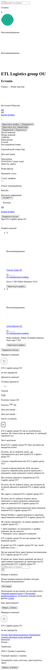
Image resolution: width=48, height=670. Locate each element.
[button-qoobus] (3, 569)
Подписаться (21, 130)
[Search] (3, 2)
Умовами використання (12, 593)
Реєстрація (6, 586)
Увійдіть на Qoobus (9, 668)
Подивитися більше (10, 217)
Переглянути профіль (11, 124)
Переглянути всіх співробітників (15, 127)
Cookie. (11, 598)
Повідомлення (27, 124)
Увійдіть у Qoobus (9, 608)
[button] (24, 646)
